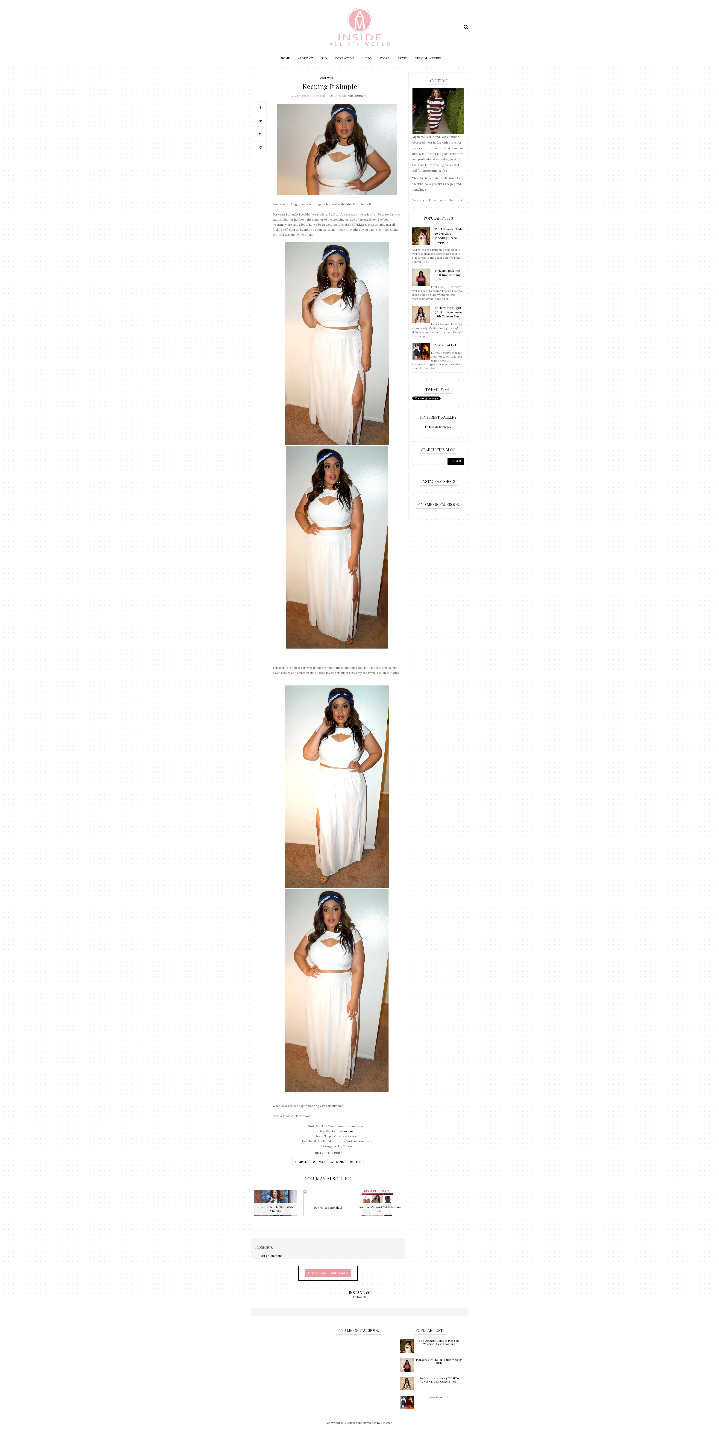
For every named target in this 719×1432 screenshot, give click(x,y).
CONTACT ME (344, 58)
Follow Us (359, 1297)
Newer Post (318, 1273)
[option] (276, 1205)
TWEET (321, 1162)
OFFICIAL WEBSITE (428, 58)
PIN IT (357, 1162)
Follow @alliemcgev (438, 427)
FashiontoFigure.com (340, 1131)
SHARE (302, 1162)
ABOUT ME (305, 58)
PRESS (402, 58)
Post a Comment (270, 1256)
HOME (285, 58)
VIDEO (366, 58)
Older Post (338, 1273)
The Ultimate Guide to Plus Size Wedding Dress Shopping (439, 1342)
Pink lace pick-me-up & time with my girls (439, 1361)
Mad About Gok (439, 1397)
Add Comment (357, 95)
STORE (384, 58)
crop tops (326, 78)
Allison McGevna (302, 95)
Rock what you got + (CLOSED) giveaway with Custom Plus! (439, 1380)
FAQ (324, 58)
